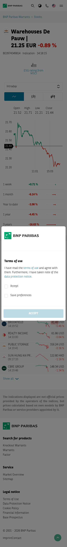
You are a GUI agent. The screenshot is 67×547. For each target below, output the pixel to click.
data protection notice (17, 276)
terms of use (30, 268)
